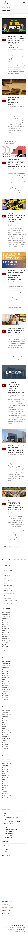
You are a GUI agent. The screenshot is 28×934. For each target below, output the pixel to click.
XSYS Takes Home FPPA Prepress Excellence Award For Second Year (16, 275)
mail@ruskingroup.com (8, 910)
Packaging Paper (8, 831)
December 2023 (6, 659)
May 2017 (5, 785)
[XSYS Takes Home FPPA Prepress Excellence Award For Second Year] (14, 260)
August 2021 (5, 716)
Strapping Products (8, 837)
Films (5, 819)
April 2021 (5, 724)
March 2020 (5, 751)
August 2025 (5, 618)
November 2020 (6, 734)
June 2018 (5, 777)
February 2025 (6, 630)
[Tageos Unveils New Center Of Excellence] (14, 319)
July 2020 (4, 742)
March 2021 (5, 726)
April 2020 (5, 749)
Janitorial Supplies (8, 823)
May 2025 (5, 624)
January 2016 (5, 793)
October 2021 (6, 712)
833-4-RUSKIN (7, 913)
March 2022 (5, 702)
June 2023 (5, 671)
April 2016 (5, 791)
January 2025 (5, 632)
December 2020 (6, 732)
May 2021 (5, 722)
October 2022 (6, 687)
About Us (6, 845)
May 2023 (5, 673)
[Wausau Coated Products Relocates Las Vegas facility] (14, 436)
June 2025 (5, 622)
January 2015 (5, 798)
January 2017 (5, 787)
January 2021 (5, 730)
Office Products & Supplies (10, 829)
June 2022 (5, 695)
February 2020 (6, 753)
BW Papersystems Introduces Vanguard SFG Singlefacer (15, 505)
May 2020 (5, 747)
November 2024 (6, 636)
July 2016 (4, 789)
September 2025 (7, 616)
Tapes (5, 825)
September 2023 (7, 665)
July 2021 (4, 718)
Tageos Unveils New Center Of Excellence (16, 330)
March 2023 (5, 677)
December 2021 (6, 708)
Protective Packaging (9, 833)
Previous (5, 546)
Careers (6, 847)
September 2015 (7, 796)
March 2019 (5, 775)
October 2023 (6, 663)
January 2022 (5, 706)
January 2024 (5, 657)
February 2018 (6, 779)
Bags (5, 813)
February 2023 (6, 679)
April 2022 (5, 700)
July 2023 (4, 669)
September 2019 (7, 763)
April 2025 (5, 626)
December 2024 (6, 634)
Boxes (5, 815)
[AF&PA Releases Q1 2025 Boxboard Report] (14, 87)
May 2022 (5, 698)
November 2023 (6, 661)
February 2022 (6, 704)
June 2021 (5, 720)
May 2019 (5, 771)
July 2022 (4, 693)
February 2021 (6, 728)
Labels (5, 827)
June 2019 (5, 769)
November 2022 (6, 685)
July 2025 (4, 620)
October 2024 (6, 638)
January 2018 (5, 781)
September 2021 (7, 714)
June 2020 (5, 744)
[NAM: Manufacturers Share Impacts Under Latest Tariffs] (14, 204)
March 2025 (5, 628)
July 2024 (4, 645)
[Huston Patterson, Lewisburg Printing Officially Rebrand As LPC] (14, 372)
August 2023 (5, 667)
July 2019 (4, 767)
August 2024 (5, 642)
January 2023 (5, 681)
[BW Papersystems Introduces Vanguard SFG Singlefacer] (14, 492)
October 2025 (6, 614)
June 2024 (5, 647)
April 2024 (5, 651)
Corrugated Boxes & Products (11, 817)
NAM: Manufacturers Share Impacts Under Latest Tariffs (16, 217)
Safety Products (8, 835)
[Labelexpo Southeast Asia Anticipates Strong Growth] (14, 147)
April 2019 (5, 773)
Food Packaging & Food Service (12, 821)
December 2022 (6, 683)
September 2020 (7, 738)
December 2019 (6, 757)
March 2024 (5, 653)
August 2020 (5, 740)
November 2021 (6, 710)
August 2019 (5, 765)
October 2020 (6, 736)
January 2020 (5, 755)
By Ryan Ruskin (12, 49)
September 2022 (7, 689)
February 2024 (6, 655)
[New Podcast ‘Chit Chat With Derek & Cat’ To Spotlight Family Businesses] (14, 26)
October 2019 (6, 761)
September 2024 (7, 640)
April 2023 (5, 675)
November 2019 (6, 759)
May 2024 (5, 649)
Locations (6, 849)
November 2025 (6, 612)
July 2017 (4, 783)
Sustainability (7, 851)
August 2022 (5, 691)
